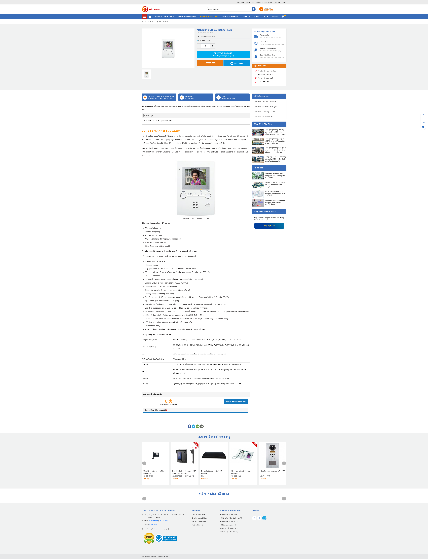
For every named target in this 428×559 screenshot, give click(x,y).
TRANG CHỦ (150, 16)
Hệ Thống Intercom (208, 17)
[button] (143, 48)
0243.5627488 (163, 520)
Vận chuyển (264, 35)
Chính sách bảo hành (229, 514)
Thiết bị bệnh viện (229, 17)
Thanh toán (264, 42)
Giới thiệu (241, 2)
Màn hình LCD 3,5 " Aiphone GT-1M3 (158, 121)
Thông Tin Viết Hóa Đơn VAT (231, 518)
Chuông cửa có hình (186, 17)
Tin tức (266, 17)
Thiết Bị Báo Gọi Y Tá (163, 17)
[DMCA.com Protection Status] (149, 538)
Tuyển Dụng (268, 2)
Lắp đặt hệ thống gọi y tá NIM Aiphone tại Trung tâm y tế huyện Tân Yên (275, 141)
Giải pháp (246, 17)
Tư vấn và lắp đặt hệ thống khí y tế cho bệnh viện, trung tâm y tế (275, 184)
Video (284, 2)
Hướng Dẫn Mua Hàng (229, 528)
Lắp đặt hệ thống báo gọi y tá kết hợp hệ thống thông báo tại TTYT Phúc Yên (275, 150)
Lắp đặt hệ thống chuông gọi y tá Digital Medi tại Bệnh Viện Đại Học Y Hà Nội (275, 132)
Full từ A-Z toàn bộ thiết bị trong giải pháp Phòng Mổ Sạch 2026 (275, 175)
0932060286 (153, 525)
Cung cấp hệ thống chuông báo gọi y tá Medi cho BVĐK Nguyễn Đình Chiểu (275, 159)
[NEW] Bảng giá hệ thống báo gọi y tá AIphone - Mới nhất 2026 (275, 193)
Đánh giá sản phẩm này (236, 401)
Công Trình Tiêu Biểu (254, 2)
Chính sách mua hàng (231, 511)
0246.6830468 (153, 520)
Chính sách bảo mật (228, 525)
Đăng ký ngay (269, 226)
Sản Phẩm (150, 22)
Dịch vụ (256, 17)
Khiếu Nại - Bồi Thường (229, 532)
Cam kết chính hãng (267, 55)
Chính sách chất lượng (229, 521)
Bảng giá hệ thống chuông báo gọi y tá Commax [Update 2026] (275, 203)
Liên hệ (275, 17)
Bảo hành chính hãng (268, 48)
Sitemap (277, 2)
